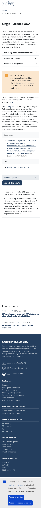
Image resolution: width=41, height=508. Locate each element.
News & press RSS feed (11, 413)
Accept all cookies (16, 497)
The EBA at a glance (10, 442)
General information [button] (12, 58)
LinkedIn (8, 426)
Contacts (5, 385)
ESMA (4, 465)
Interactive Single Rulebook (18, 167)
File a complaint (8, 398)
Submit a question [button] (11, 177)
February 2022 (9, 106)
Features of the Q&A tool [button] (13, 64)
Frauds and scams (9, 452)
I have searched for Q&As (13, 299)
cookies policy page (15, 485)
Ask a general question (11, 387)
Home (4, 11)
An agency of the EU (15, 363)
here (17, 88)
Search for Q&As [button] (12, 182)
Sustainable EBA (18, 373)
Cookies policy (7, 449)
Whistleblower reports (11, 400)
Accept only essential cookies (20, 503)
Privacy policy (7, 444)
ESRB (4, 467)
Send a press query (9, 390)
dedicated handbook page (24, 83)
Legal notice (7, 447)
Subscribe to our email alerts (13, 411)
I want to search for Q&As (13, 295)
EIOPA (4, 462)
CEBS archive (7, 470)
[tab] (20, 52)
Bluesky (8, 424)
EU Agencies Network (15, 368)
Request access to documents (13, 395)
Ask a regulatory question (12, 392)
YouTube (8, 431)
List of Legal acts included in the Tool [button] (18, 53)
